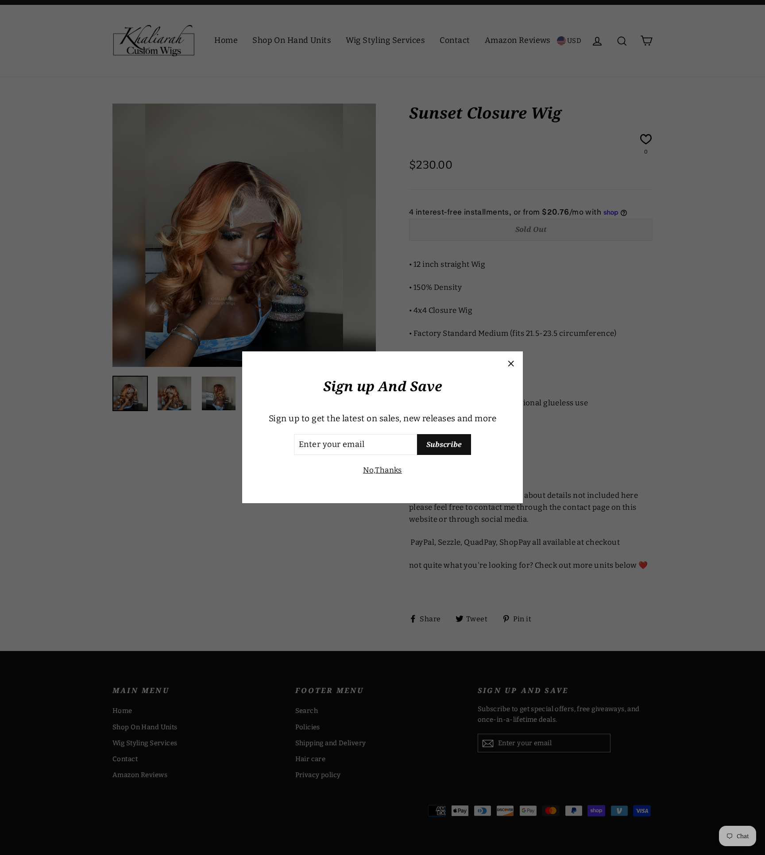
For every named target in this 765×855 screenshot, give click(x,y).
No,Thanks (382, 470)
